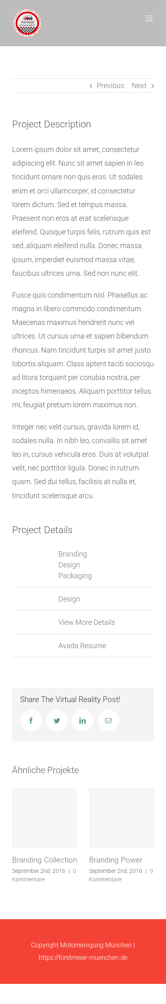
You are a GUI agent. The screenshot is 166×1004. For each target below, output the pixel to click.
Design (69, 565)
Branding (72, 554)
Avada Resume (82, 645)
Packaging (75, 575)
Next (139, 85)
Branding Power (115, 859)
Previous (110, 85)
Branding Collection (44, 859)
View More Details (86, 622)
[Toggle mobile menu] (149, 18)
